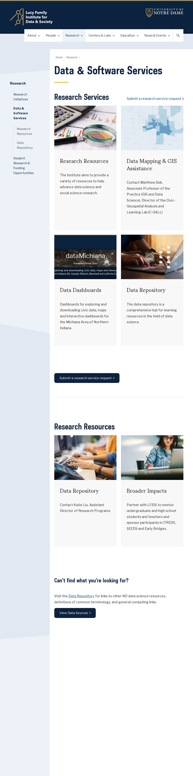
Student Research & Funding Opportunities (23, 166)
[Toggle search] (178, 35)
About (31, 35)
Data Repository (81, 596)
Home (59, 57)
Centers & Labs (100, 35)
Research (72, 35)
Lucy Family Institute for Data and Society (67, 16)
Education (127, 35)
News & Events (155, 35)
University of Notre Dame (164, 12)
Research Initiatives (20, 97)
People (51, 35)
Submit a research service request (154, 99)
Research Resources (24, 131)
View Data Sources (73, 613)
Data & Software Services (20, 113)
